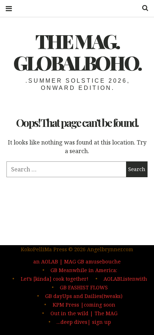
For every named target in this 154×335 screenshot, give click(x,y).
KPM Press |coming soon (84, 304)
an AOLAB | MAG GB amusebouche (77, 261)
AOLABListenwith (125, 278)
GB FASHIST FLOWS (84, 287)
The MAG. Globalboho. (77, 51)
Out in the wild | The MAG (83, 313)
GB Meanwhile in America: (83, 270)
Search (142, 8)
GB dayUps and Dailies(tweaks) (83, 296)
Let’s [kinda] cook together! (54, 278)
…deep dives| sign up (84, 321)
